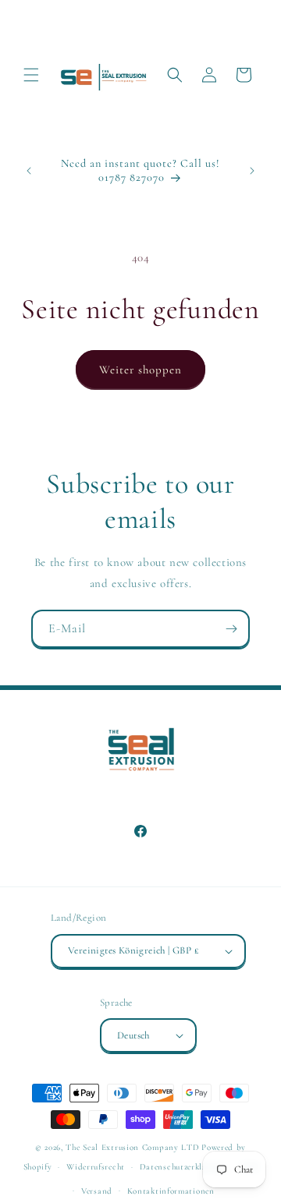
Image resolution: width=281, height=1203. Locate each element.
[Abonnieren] (231, 629)
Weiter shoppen (140, 370)
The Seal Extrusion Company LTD (132, 1147)
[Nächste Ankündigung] (252, 171)
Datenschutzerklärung (182, 1167)
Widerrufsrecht (95, 1167)
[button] (31, 75)
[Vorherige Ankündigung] (29, 171)
